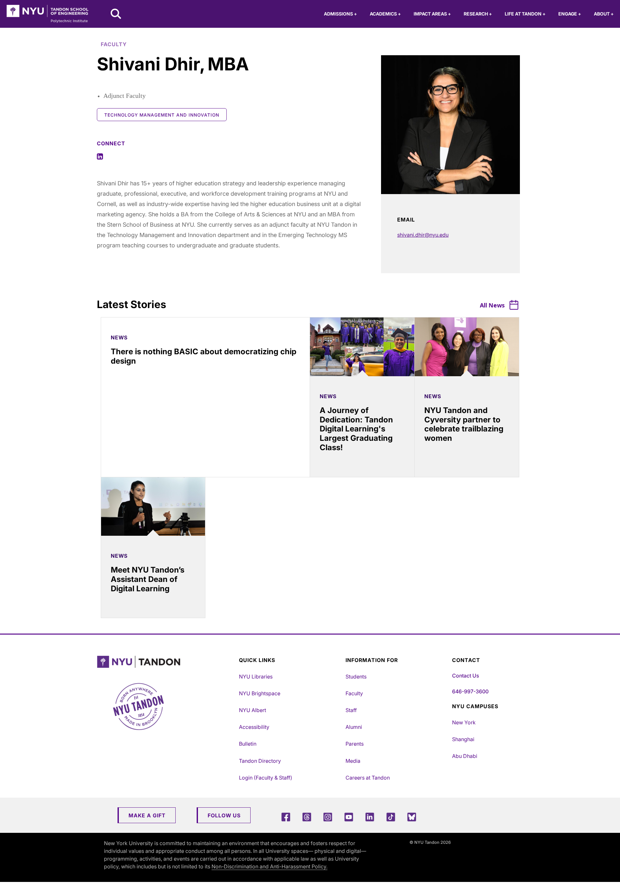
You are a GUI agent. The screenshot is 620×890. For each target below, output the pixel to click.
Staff (351, 710)
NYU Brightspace (259, 693)
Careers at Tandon (368, 777)
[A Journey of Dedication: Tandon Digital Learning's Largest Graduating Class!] (362, 346)
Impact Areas (432, 13)
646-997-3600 (470, 691)
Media (353, 761)
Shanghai (463, 739)
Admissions (340, 13)
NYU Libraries (256, 676)
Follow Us (224, 815)
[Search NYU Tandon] (116, 14)
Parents (355, 743)
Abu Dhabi (464, 756)
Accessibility (254, 727)
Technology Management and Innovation (161, 115)
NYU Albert (252, 710)
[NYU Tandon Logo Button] (166, 662)
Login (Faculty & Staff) (265, 777)
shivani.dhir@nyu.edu (423, 235)
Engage (569, 13)
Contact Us (465, 675)
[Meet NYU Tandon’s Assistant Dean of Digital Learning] (153, 506)
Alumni (354, 727)
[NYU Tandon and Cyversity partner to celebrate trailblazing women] (467, 346)
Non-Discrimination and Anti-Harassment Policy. (269, 866)
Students (356, 676)
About (604, 13)
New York (464, 722)
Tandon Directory (260, 761)
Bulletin (247, 743)
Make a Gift (147, 815)
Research (478, 13)
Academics (385, 13)
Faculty (354, 693)
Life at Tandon (525, 13)
